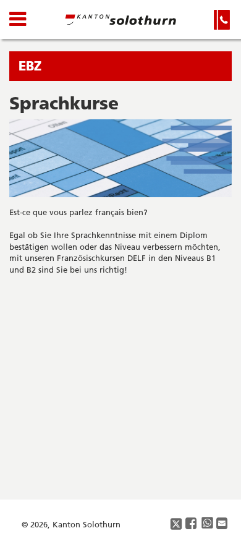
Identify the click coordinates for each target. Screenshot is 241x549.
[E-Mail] (222, 524)
